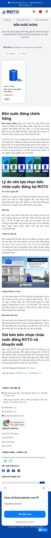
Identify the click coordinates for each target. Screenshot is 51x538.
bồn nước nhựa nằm (32, 244)
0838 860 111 (35, 373)
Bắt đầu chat (25, 514)
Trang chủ (7, 20)
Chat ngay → (31, 368)
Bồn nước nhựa (8, 442)
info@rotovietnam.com (14, 416)
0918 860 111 (21, 373)
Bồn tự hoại (7, 446)
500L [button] (24, 54)
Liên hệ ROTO (8, 437)
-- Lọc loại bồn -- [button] (10, 54)
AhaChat (30, 522)
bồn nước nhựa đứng (11, 244)
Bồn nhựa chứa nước (10, 139)
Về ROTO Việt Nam (10, 433)
